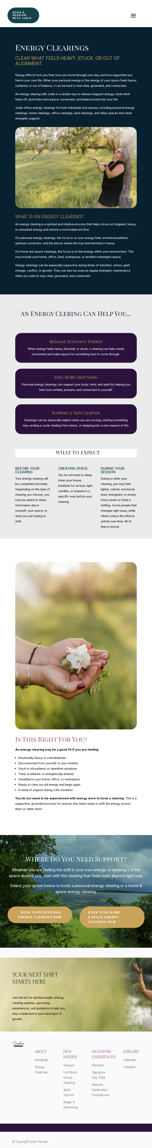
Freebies (129, 1067)
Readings (41, 1060)
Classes (68, 1065)
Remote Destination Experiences (100, 1090)
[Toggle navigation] (133, 15)
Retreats (98, 1065)
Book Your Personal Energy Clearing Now (40, 915)
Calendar (129, 1060)
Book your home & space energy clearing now (104, 917)
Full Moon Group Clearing (70, 1077)
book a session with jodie (22, 15)
